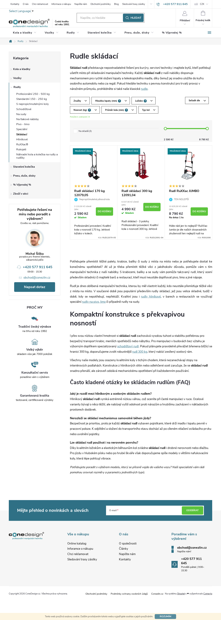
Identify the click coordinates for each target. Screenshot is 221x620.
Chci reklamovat (40, 4)
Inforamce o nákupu (80, 549)
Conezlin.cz (157, 593)
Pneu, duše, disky (24, 176)
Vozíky (17, 78)
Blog (116, 4)
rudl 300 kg (139, 352)
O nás (25, 4)
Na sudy (21, 114)
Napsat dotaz (34, 287)
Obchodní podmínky (100, 4)
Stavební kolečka (24, 167)
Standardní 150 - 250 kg (31, 99)
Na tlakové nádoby (27, 119)
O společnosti (128, 544)
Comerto (207, 593)
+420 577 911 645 (37, 267)
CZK (202, 4)
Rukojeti (21, 149)
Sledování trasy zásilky (133, 4)
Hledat (136, 18)
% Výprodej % (22, 185)
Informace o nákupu (61, 4)
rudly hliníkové (151, 297)
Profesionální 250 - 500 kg (33, 94)
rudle (144, 89)
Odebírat (192, 510)
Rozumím (165, 616)
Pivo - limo (23, 124)
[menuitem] (25, 32)
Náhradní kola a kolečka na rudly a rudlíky (37, 156)
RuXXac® (22, 144)
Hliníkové (22, 139)
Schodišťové (23, 109)
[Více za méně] (93, 165)
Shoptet (181, 593)
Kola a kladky (21, 69)
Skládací (21, 134)
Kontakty (15, 4)
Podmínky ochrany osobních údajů (129, 593)
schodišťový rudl (128, 346)
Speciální (21, 129)
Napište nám (80, 4)
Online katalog (76, 544)
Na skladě (85, 131)
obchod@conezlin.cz (36, 278)
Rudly (17, 87)
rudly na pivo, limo (94, 302)
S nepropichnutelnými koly (32, 104)
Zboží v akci (20, 194)
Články (123, 549)
